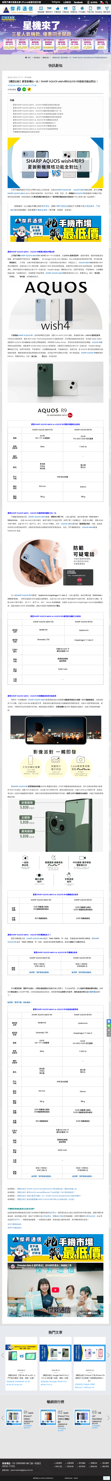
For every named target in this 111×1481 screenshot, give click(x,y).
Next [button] (106, 34)
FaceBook (109, 1021)
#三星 (27, 1381)
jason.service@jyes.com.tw (22, 1470)
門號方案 (90, 12)
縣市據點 (82, 1463)
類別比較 (70, 1466)
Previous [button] (4, 34)
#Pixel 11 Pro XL (46, 1384)
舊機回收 (73, 12)
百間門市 (16, 1219)
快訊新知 (98, 12)
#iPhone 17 (79, 1387)
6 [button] (59, 53)
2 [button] (51, 53)
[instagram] (56, 2)
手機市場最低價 (62, 206)
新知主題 (58, 1466)
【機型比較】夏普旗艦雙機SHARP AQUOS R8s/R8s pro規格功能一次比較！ (46, 1199)
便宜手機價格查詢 (14, 1224)
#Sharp (19, 85)
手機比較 (65, 12)
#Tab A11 (10, 1384)
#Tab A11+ (18, 1384)
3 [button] (53, 53)
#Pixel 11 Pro (62, 1381)
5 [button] (57, 53)
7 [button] (62, 53)
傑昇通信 (45, 206)
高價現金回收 (90, 1216)
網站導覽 (105, 1466)
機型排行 (49, 12)
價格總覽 (41, 12)
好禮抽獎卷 (89, 206)
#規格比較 (12, 85)
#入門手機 (32, 85)
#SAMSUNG (19, 1381)
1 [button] (49, 53)
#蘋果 (92, 1384)
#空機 (25, 85)
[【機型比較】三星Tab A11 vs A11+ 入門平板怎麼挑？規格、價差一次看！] (21, 1353)
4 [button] (55, 53)
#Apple (86, 1384)
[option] (55, 34)
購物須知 (94, 1466)
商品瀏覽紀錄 (109, 1030)
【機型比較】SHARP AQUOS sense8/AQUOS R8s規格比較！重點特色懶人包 (46, 1189)
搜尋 (106, 2)
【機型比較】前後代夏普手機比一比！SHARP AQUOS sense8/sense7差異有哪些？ (49, 1196)
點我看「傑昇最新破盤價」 (39, 972)
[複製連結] (29, 89)
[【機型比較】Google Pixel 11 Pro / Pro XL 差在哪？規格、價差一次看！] (56, 1353)
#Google (53, 1381)
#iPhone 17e (89, 1387)
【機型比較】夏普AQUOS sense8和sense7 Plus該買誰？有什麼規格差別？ (45, 1192)
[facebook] (78, 2)
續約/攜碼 (60, 1216)
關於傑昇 (106, 12)
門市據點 (82, 12)
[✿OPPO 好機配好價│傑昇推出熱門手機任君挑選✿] (55, 34)
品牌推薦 (70, 1463)
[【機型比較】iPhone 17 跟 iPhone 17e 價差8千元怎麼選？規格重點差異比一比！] (90, 1353)
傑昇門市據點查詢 (14, 1227)
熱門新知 (82, 1466)
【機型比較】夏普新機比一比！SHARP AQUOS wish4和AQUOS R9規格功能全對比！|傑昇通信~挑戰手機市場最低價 (22, 12)
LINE (108, 1025)
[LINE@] (67, 2)
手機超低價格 (41, 210)
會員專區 (94, 2)
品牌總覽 (58, 1463)
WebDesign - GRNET (71, 1478)
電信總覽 (105, 1463)
